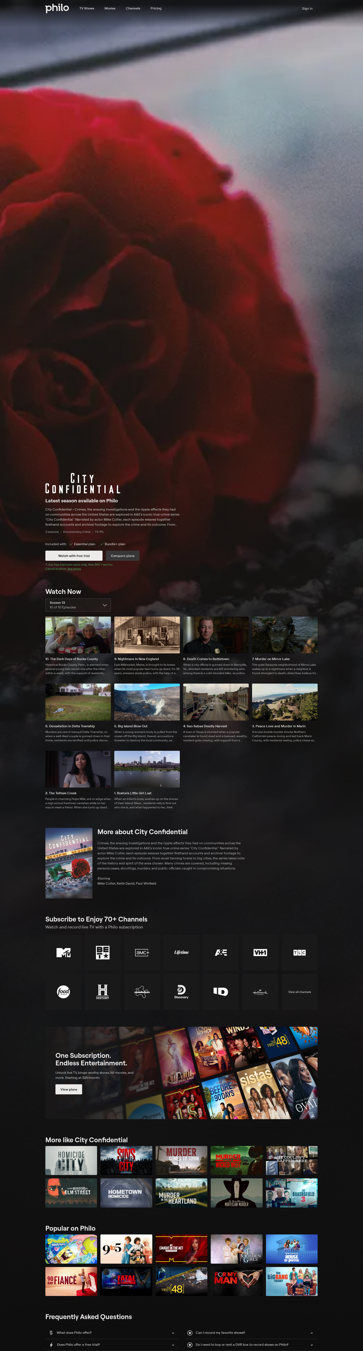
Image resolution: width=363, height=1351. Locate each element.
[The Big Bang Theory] (292, 1281)
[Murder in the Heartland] (181, 1193)
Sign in (307, 8)
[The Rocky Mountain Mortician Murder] (236, 1193)
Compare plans (122, 556)
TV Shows (86, 8)
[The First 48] (181, 1281)
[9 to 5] (126, 1249)
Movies (110, 8)
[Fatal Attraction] (126, 1281)
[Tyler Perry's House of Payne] (292, 1249)
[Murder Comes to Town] (181, 1160)
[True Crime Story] (292, 1160)
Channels (133, 8)
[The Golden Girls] (236, 1249)
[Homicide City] (71, 1160)
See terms (74, 568)
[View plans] (181, 1073)
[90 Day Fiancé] (71, 1281)
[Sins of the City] (126, 1160)
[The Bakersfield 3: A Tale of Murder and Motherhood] (292, 1193)
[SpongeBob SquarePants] (71, 1249)
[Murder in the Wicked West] (236, 1160)
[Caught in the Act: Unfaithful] (181, 1249)
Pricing (156, 8)
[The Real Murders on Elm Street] (71, 1193)
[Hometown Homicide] (126, 1193)
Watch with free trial (74, 556)
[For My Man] (236, 1281)
